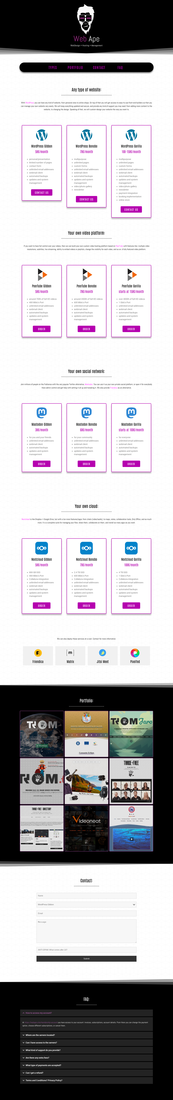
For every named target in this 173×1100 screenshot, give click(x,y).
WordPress (29, 102)
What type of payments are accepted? (43, 1065)
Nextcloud (26, 519)
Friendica (113, 387)
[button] (86, 1013)
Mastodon (89, 384)
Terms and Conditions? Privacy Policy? (44, 1080)
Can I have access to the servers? (41, 1042)
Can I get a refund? (34, 1073)
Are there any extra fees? (37, 1057)
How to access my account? (39, 1013)
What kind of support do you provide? (43, 1050)
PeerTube (119, 246)
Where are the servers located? (40, 1035)
